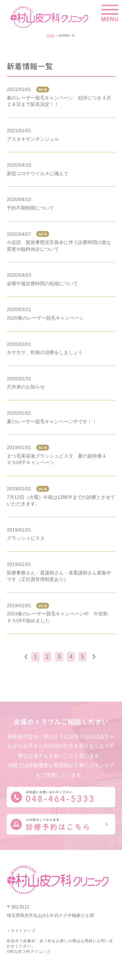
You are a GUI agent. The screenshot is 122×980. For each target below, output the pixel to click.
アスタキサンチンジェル (33, 139)
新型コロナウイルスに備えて (37, 173)
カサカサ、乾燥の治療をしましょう (45, 352)
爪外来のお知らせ (26, 386)
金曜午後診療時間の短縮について (42, 283)
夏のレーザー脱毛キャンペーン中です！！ (52, 421)
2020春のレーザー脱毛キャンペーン (45, 318)
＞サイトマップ (21, 931)
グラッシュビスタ (26, 538)
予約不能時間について (30, 208)
